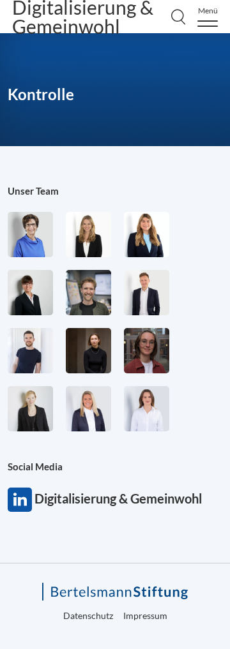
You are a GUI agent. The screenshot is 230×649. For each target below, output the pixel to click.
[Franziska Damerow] (146, 408)
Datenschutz (88, 615)
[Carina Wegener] (30, 408)
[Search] (178, 16)
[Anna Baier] (146, 350)
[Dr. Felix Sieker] (146, 292)
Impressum (145, 615)
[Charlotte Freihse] (88, 234)
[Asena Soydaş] (146, 234)
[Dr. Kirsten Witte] (30, 234)
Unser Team (33, 191)
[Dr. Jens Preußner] (88, 292)
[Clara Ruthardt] (88, 350)
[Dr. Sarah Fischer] (30, 292)
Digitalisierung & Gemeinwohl (20, 500)
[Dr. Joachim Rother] (30, 350)
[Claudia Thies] (88, 408)
